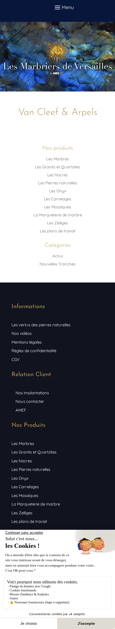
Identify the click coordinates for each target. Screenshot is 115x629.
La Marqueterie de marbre (57, 214)
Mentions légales (26, 342)
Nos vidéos (21, 333)
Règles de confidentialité (33, 350)
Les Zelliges (57, 222)
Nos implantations (32, 392)
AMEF (21, 410)
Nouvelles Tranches (57, 263)
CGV (15, 359)
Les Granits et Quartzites (57, 166)
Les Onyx (57, 190)
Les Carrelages (57, 198)
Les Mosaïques (57, 206)
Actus (57, 255)
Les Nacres (57, 174)
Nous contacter (30, 401)
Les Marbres (57, 158)
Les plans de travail (57, 230)
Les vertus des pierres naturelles (40, 324)
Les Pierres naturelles (57, 182)
